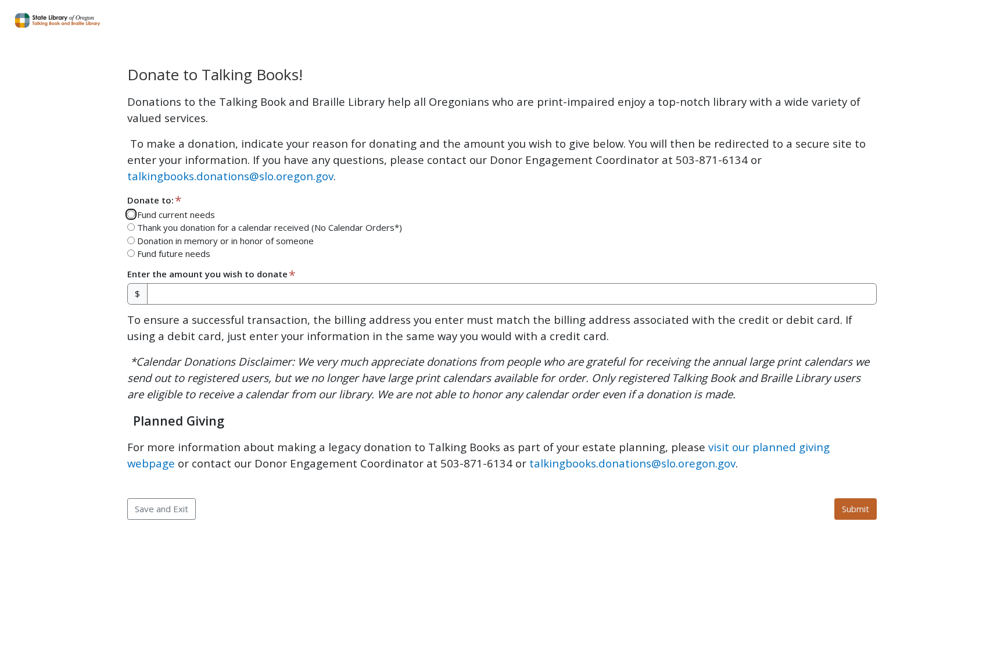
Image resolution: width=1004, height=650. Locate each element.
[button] (823, 20)
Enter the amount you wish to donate (207, 274)
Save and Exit (161, 509)
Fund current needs (175, 214)
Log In (977, 20)
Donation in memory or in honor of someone (224, 241)
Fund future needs (172, 253)
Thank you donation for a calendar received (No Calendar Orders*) (268, 227)
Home (875, 20)
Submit (855, 509)
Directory (926, 20)
